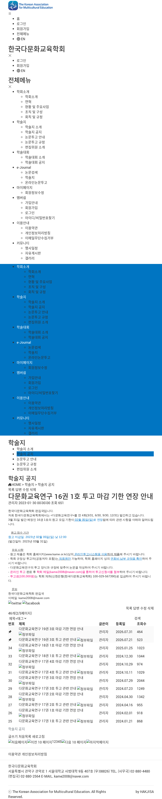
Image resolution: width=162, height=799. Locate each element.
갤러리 (30, 258)
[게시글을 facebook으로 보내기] (31, 603)
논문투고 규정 (35, 141)
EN (22, 38)
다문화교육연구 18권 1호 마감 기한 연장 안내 (51, 645)
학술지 (21, 121)
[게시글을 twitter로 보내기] (15, 603)
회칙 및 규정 (34, 116)
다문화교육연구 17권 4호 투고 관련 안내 (47, 671)
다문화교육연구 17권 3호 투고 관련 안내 (47, 688)
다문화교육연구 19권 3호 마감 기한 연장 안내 (51, 628)
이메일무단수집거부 (39, 237)
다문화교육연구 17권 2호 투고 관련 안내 (47, 704)
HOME (16, 484)
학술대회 (23, 152)
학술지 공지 (33, 131)
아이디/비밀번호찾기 (40, 217)
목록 (11, 489)
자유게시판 (33, 253)
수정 (26, 489)
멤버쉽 (21, 197)
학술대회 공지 (35, 162)
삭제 (33, 489)
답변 (18, 489)
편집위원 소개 (35, 147)
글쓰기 (13, 736)
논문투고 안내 (35, 136)
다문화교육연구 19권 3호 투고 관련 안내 (47, 639)
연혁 (28, 101)
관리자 (103, 631)
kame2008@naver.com (34, 598)
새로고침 (38, 736)
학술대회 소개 (35, 157)
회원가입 (23, 28)
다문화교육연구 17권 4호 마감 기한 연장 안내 (51, 661)
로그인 (21, 23)
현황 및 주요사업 (37, 106)
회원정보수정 (34, 192)
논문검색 (31, 172)
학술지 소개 (33, 126)
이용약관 (31, 227)
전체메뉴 (23, 33)
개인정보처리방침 (37, 232)
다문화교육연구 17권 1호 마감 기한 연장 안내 (51, 710)
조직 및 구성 (34, 111)
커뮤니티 (23, 242)
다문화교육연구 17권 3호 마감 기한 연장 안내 (51, 677)
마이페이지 (24, 187)
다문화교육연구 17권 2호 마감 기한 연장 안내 (51, 693)
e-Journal (24, 167)
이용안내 (23, 222)
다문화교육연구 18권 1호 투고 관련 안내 (47, 655)
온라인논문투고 (36, 182)
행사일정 (31, 247)
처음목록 (25, 736)
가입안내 (31, 202)
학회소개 (23, 91)
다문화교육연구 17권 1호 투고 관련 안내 (47, 720)
